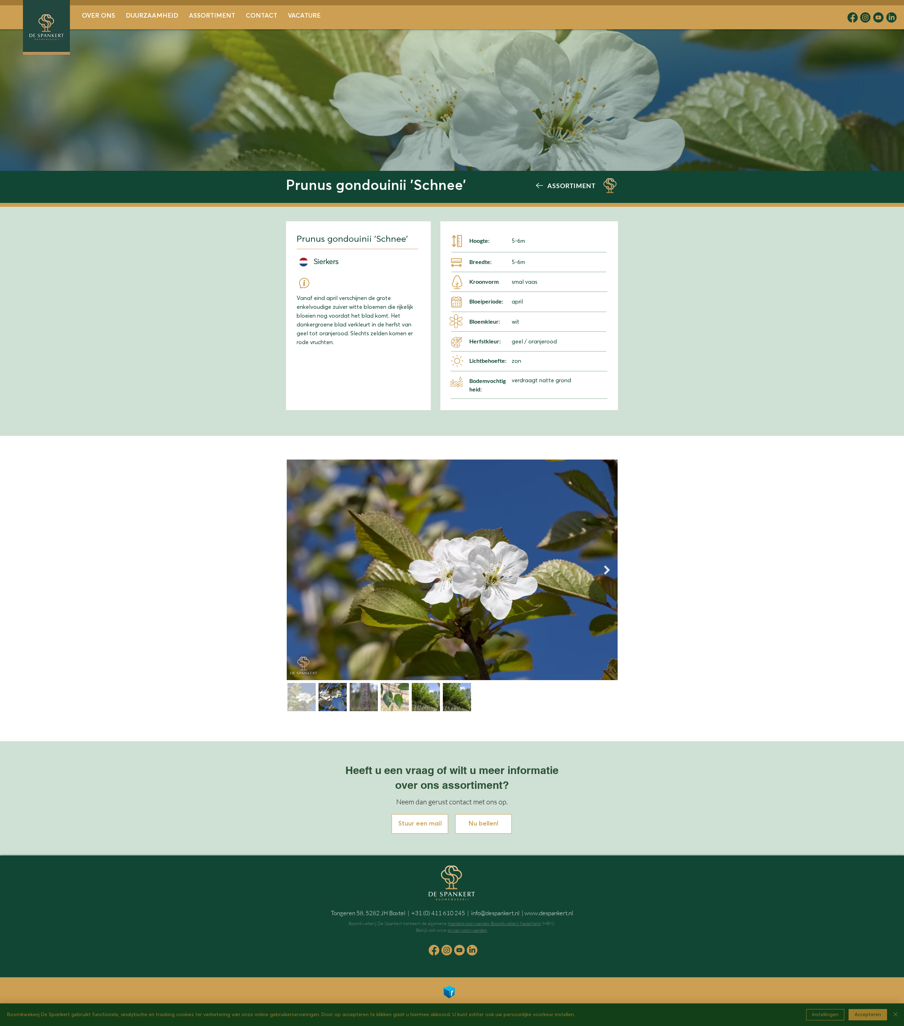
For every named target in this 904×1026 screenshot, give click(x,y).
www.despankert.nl (548, 913)
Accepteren (868, 1014)
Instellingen (825, 1014)
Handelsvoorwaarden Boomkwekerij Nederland (494, 923)
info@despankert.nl (495, 913)
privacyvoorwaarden (467, 930)
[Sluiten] (895, 1014)
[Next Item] (607, 569)
